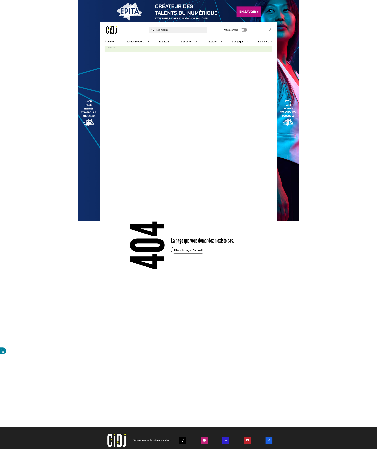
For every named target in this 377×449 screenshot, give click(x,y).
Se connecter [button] (270, 29)
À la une (109, 41)
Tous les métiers (134, 41)
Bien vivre (263, 41)
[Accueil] (118, 30)
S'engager (237, 41)
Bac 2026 (164, 41)
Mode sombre (231, 30)
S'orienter (186, 41)
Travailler (211, 41)
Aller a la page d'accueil (188, 250)
